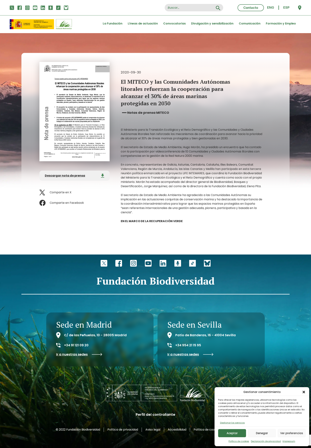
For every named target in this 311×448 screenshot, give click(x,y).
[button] (304, 392)
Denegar (262, 433)
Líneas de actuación (143, 23)
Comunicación (249, 23)
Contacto (250, 8)
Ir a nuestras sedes (72, 354)
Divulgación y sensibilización (212, 23)
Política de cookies (239, 441)
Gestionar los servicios (232, 422)
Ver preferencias (291, 433)
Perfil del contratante (155, 414)
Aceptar (232, 433)
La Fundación (112, 23)
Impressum (289, 441)
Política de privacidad (122, 429)
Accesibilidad (177, 429)
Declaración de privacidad (266, 441)
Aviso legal (152, 429)
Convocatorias (174, 23)
